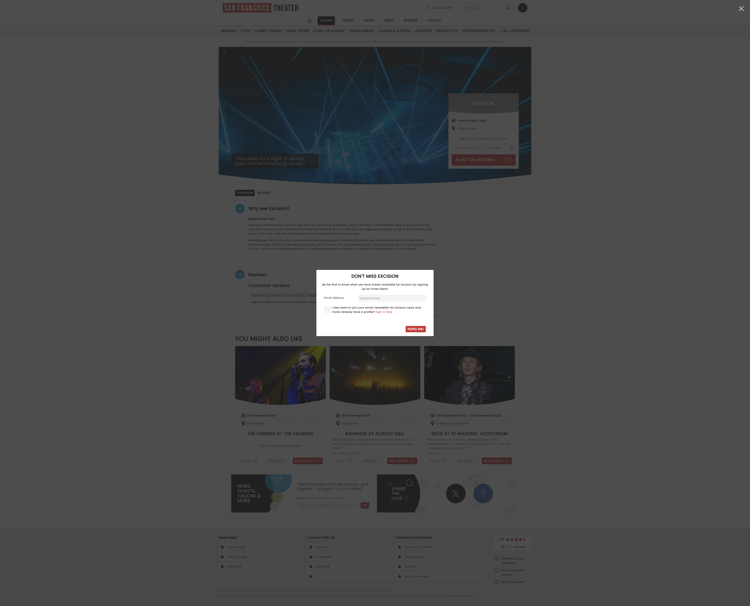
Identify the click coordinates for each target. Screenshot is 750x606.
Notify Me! (416, 329)
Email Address (334, 298)
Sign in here (383, 312)
